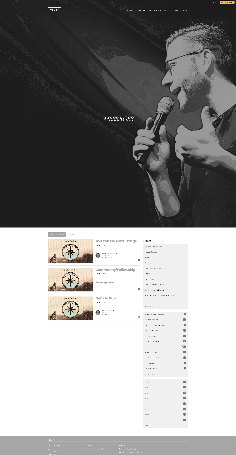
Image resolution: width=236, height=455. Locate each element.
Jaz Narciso (165, 363)
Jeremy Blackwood (165, 341)
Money (147, 257)
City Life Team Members (165, 325)
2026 (165, 382)
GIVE (176, 10)
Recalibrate (150, 279)
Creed (147, 274)
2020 (165, 414)
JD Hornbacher (165, 319)
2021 (165, 409)
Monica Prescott (165, 347)
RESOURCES (155, 10)
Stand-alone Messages (154, 246)
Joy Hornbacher (165, 330)
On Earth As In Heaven (154, 290)
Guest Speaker (165, 368)
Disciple (148, 301)
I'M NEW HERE (227, 2)
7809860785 (131, 449)
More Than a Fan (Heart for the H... (160, 295)
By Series (71, 235)
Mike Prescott (165, 352)
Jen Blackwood (165, 336)
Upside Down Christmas (155, 284)
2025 (165, 387)
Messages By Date (57, 235)
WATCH (130, 10)
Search (215, 2)
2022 (165, 404)
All (146, 425)
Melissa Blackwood (165, 358)
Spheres (148, 263)
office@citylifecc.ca (134, 452)
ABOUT (141, 10)
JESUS (185, 10)
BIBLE (167, 10)
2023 (165, 398)
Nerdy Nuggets (151, 252)
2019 (165, 420)
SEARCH (52, 439)
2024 (165, 393)
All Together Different (155, 268)
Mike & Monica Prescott (165, 314)
